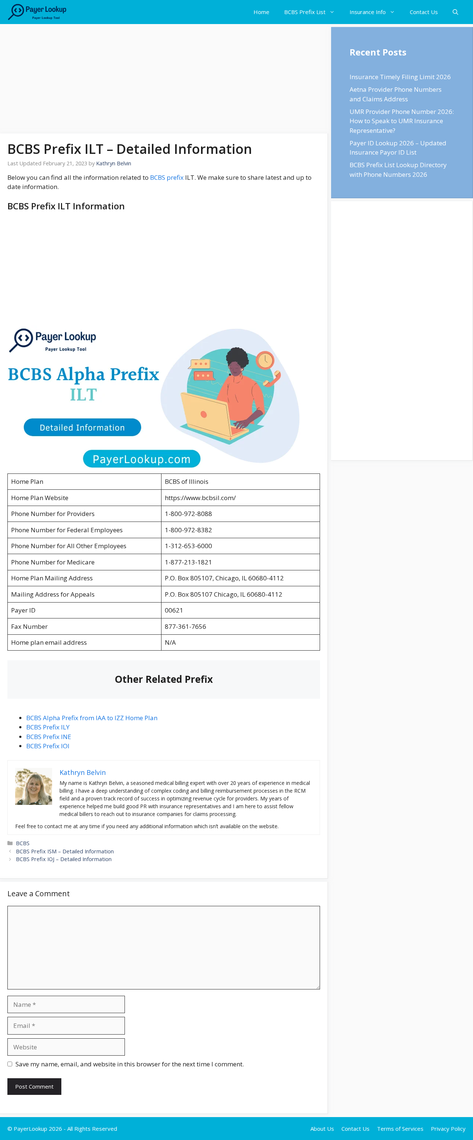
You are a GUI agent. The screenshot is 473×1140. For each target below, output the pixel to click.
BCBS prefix (167, 177)
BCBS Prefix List (305, 12)
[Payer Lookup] (37, 12)
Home (261, 12)
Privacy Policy (448, 1128)
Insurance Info (368, 12)
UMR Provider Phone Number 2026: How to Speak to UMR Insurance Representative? (402, 121)
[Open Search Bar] (455, 12)
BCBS (23, 843)
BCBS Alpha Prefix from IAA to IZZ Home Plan (91, 718)
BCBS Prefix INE (48, 736)
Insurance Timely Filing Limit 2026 (400, 76)
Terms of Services (400, 1128)
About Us (322, 1128)
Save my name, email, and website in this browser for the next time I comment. (130, 1064)
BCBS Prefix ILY (47, 727)
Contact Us (424, 12)
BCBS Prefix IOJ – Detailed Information (64, 859)
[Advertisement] (164, 79)
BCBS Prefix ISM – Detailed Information (65, 851)
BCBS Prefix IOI (47, 746)
